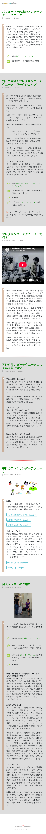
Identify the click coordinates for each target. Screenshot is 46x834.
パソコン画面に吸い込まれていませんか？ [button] (21, 515)
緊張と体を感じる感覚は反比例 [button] (17, 563)
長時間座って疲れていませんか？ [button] (18, 525)
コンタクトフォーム (27, 202)
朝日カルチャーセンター (25, 56)
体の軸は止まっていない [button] (15, 568)
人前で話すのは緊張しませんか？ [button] (18, 520)
